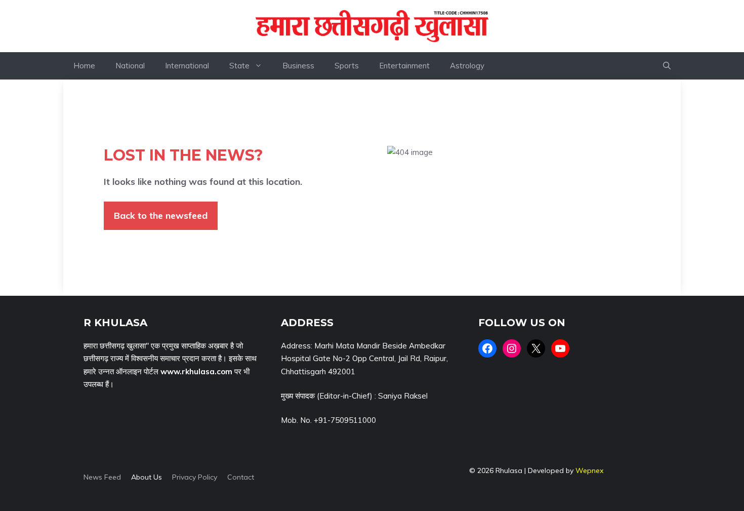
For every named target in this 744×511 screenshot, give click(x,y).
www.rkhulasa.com (196, 371)
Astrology (467, 65)
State (239, 65)
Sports (347, 65)
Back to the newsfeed (161, 215)
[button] (667, 66)
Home (84, 65)
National (130, 65)
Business (298, 65)
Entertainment (404, 65)
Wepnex (589, 470)
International (187, 65)
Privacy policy (194, 477)
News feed (102, 477)
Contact (240, 477)
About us (146, 477)
